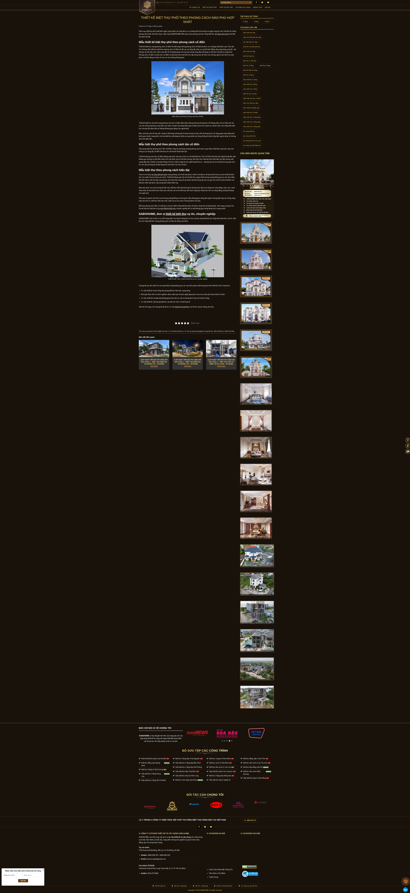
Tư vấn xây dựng (189, 331)
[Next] (267, 733)
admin (160, 26)
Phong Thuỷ (257, 7)
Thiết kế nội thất (226, 7)
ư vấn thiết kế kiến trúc (167, 208)
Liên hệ (267, 7)
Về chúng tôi (194, 7)
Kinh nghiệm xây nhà (160, 331)
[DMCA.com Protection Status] (249, 867)
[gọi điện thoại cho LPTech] (405, 881)
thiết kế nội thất (229, 331)
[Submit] (250, 2)
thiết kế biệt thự (219, 331)
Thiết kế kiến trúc (209, 7)
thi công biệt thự (208, 34)
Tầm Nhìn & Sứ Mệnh (217, 873)
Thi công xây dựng (242, 7)
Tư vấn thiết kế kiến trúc (176, 331)
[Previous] (187, 733)
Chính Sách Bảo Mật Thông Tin (221, 869)
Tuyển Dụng (213, 877)
